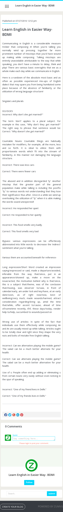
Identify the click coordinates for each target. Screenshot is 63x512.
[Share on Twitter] (9, 414)
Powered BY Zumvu (50, 506)
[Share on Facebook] (5, 414)
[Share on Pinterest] (21, 414)
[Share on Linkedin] (17, 414)
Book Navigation (7, 6)
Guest (15, 435)
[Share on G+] (13, 414)
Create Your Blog (12, 506)
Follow (29, 482)
